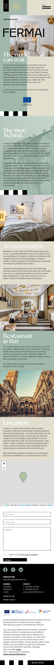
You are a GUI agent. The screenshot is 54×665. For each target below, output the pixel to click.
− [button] (4, 468)
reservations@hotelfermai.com (14, 579)
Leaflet (7, 505)
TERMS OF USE (8, 596)
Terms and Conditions (29, 554)
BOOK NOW (38, 662)
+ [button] (4, 463)
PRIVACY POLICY (9, 599)
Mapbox (50, 505)
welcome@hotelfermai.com (33, 591)
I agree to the (23, 554)
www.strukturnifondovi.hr (14, 654)
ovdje (18, 649)
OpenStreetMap (24, 505)
